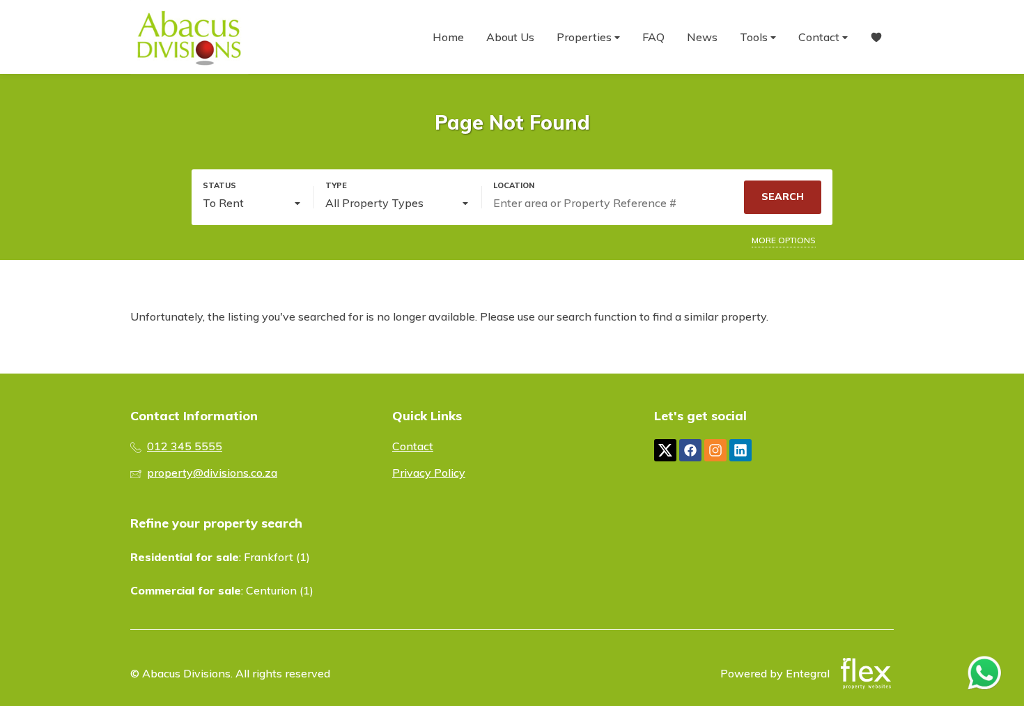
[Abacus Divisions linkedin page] (740, 450)
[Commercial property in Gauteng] (189, 37)
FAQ (653, 37)
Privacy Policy (428, 472)
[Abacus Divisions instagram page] (715, 450)
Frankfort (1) (277, 557)
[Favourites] (876, 37)
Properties (585, 37)
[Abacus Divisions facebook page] (690, 450)
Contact (820, 37)
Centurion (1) (279, 590)
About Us (510, 37)
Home (448, 37)
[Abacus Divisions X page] (665, 450)
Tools (755, 37)
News (702, 37)
